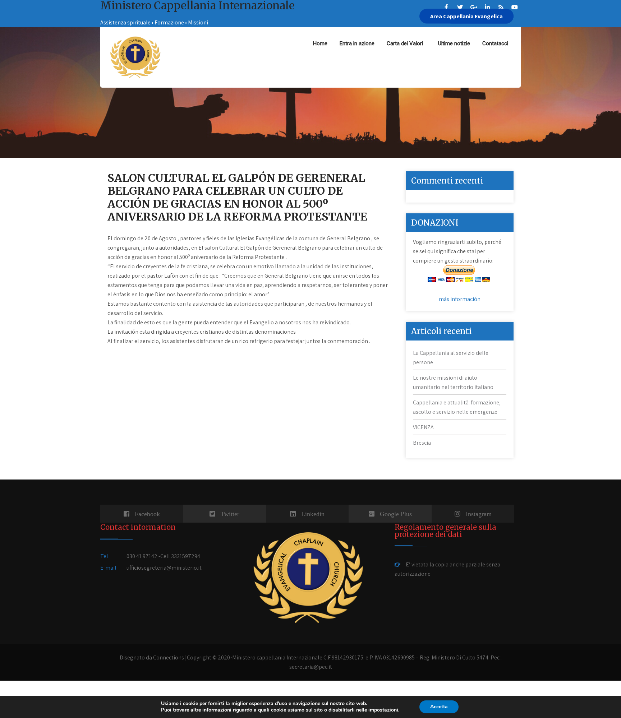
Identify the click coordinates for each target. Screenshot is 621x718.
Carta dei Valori (406, 43)
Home (320, 43)
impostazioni (383, 710)
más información (459, 299)
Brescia (422, 442)
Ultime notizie (454, 43)
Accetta (439, 706)
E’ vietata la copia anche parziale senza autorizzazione (447, 569)
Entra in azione (357, 43)
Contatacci (495, 43)
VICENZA (423, 427)
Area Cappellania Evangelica (466, 16)
